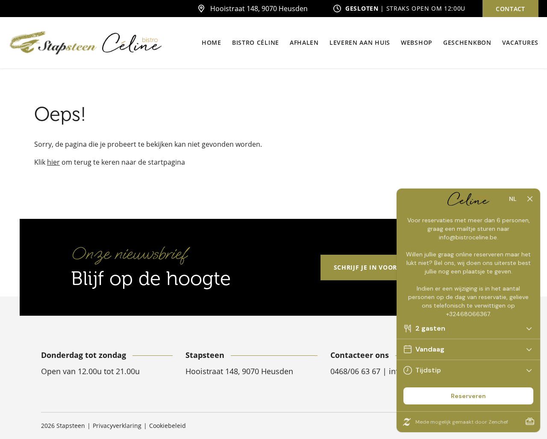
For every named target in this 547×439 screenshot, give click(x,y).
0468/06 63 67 (356, 371)
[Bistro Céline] (132, 43)
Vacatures (520, 42)
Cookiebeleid (167, 426)
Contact (510, 9)
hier (53, 162)
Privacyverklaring (117, 426)
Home (211, 42)
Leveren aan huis (359, 42)
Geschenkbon (467, 42)
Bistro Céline (255, 42)
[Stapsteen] (53, 43)
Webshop (416, 42)
